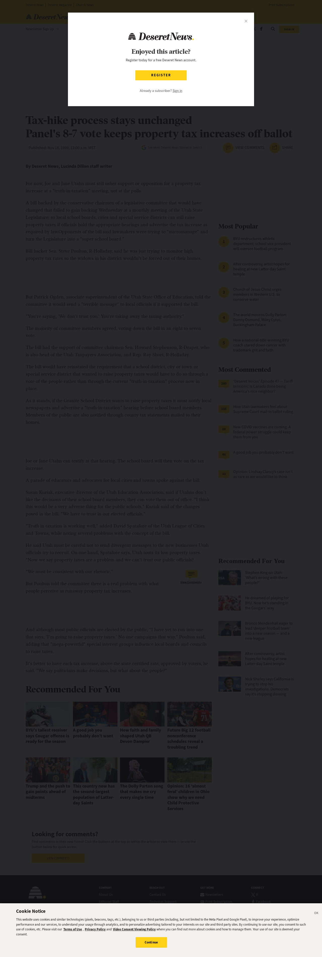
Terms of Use (72, 929)
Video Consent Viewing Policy (134, 929)
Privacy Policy (95, 929)
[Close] (316, 913)
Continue (151, 942)
